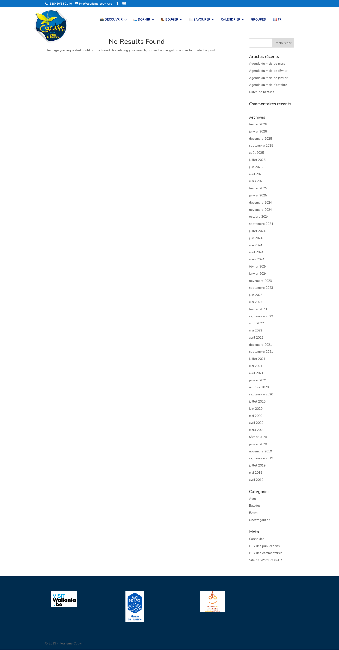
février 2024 (258, 266)
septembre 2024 (261, 224)
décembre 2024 (260, 202)
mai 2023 (255, 302)
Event (253, 513)
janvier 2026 (258, 131)
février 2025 (258, 188)
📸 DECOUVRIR (111, 20)
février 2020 (258, 437)
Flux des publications (264, 546)
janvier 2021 (258, 380)
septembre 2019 (261, 458)
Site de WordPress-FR (265, 560)
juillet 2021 (257, 359)
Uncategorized (259, 520)
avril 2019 (256, 480)
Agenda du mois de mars (267, 63)
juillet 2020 (257, 401)
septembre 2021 (261, 351)
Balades (255, 505)
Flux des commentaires (265, 553)
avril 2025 (256, 174)
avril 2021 (256, 373)
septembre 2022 (261, 316)
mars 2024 (256, 259)
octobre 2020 (259, 387)
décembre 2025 (260, 138)
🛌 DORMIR (141, 20)
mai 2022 (255, 330)
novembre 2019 (260, 451)
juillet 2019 (257, 465)
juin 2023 (255, 295)
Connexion (257, 539)
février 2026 (258, 124)
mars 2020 (256, 430)
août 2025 (256, 152)
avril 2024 (256, 252)
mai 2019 (255, 472)
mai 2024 (255, 245)
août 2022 (256, 323)
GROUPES (258, 20)
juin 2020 (255, 408)
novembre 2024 (260, 210)
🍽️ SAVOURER (199, 20)
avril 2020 (256, 423)
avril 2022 (256, 337)
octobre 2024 (259, 216)
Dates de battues (261, 92)
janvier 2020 (258, 444)
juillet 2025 (257, 160)
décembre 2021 (260, 345)
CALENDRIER (230, 20)
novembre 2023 (260, 281)
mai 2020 (255, 416)
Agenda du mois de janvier (268, 78)
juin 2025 (255, 167)
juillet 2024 (257, 231)
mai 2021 (255, 366)
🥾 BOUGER (169, 20)
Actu (252, 499)
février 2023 (258, 309)
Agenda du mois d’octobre (268, 85)
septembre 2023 (261, 288)
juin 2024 (255, 238)
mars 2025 (256, 181)
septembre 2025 (261, 145)
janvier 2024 (258, 273)
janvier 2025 (258, 195)
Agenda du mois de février (268, 71)
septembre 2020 (261, 394)
